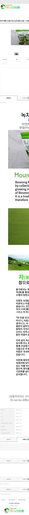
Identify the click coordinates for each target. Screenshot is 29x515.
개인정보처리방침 (22, 499)
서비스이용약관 (11, 499)
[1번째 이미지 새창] (16, 53)
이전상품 (4, 59)
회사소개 (3, 499)
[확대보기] (16, 59)
